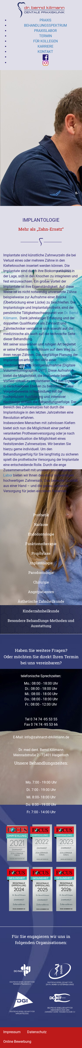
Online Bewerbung (17, 1041)
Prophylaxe (41, 553)
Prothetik (41, 515)
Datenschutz (37, 1032)
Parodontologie (41, 572)
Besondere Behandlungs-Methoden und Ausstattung (41, 623)
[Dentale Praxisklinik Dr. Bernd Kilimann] (41, 10)
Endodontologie (41, 534)
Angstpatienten (41, 591)
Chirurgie (41, 582)
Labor (7, 475)
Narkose (41, 524)
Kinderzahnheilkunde (41, 611)
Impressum (12, 1032)
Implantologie (41, 563)
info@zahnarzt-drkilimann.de (46, 737)
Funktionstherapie (41, 543)
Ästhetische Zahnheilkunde (41, 601)
